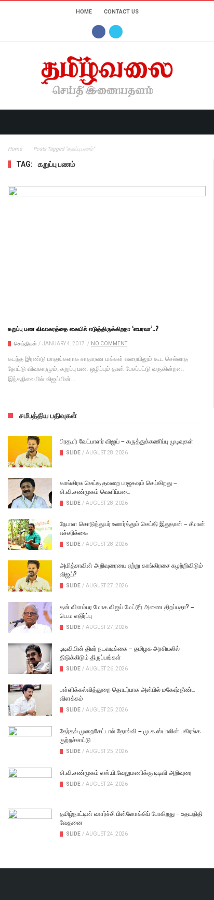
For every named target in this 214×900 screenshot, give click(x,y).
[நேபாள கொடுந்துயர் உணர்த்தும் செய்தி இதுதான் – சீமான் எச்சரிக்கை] (30, 534)
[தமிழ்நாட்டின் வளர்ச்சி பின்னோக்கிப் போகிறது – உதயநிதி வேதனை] (30, 824)
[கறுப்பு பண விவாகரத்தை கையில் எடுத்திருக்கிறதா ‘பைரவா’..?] (107, 250)
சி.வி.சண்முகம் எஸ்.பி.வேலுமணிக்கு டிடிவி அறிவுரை (126, 772)
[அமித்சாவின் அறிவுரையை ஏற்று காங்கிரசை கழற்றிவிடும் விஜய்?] (30, 576)
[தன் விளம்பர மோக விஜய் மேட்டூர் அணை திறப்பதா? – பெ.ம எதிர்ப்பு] (30, 617)
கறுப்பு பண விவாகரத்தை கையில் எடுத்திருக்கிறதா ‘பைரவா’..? (83, 328)
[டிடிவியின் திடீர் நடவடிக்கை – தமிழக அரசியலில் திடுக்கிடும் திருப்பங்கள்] (30, 659)
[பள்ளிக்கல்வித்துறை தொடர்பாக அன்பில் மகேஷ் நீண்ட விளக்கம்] (30, 700)
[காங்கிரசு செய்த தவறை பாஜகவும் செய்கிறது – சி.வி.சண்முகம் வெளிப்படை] (30, 493)
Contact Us (121, 11)
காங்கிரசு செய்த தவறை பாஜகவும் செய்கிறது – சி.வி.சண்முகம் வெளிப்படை (118, 486)
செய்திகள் (25, 343)
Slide (73, 452)
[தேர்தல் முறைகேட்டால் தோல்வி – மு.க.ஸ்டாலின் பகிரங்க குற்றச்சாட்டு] (30, 741)
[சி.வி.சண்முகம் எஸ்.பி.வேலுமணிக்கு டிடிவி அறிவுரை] (30, 783)
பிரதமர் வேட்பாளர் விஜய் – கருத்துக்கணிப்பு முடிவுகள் (126, 440)
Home (84, 11)
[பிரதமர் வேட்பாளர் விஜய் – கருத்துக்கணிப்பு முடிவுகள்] (30, 451)
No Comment (109, 343)
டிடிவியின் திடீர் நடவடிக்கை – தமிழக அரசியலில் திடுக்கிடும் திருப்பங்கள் (120, 652)
